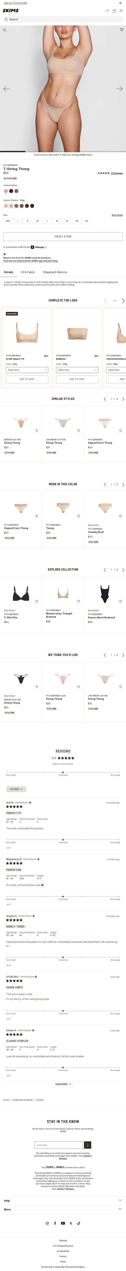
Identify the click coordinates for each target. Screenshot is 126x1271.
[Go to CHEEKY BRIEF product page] (105, 508)
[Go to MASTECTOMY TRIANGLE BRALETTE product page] (63, 593)
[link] (6, 191)
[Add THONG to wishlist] (78, 516)
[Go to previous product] (105, 300)
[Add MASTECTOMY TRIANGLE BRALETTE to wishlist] (78, 601)
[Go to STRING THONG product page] (21, 422)
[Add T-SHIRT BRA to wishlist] (36, 601)
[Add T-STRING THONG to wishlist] (121, 29)
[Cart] (114, 11)
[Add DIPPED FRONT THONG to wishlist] (120, 430)
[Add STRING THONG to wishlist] (36, 430)
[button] (110, 173)
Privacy (63, 1256)
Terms (63, 1261)
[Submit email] (87, 1145)
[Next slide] (119, 88)
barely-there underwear (22, 284)
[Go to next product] (123, 300)
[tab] (8, 272)
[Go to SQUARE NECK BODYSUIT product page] (105, 593)
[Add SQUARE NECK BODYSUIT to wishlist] (120, 601)
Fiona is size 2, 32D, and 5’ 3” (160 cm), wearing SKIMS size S (63, 155)
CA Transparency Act (63, 1246)
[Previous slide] (6, 88)
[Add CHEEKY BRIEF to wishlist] (120, 516)
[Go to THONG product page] (63, 508)
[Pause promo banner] (120, 3)
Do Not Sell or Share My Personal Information (63, 1267)
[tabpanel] (63, 283)
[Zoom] (4, 30)
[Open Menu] (121, 10)
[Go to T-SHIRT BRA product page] (21, 593)
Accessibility (63, 1251)
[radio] (7, 221)
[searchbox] (66, 19)
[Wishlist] (108, 11)
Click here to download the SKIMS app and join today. (30, 261)
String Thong (21, 282)
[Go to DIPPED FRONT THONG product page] (105, 422)
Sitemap (63, 1240)
